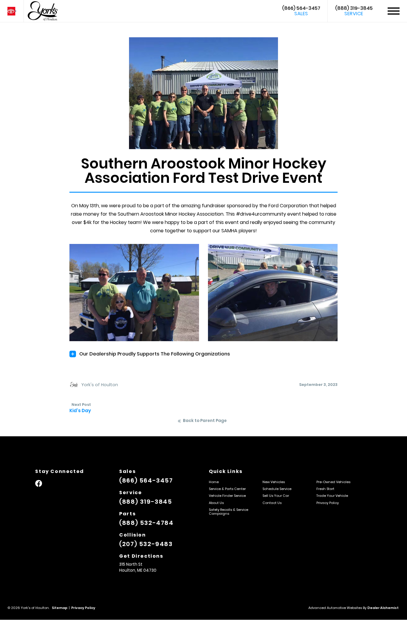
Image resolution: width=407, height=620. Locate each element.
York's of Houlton (99, 385)
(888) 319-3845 (354, 11)
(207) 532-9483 (146, 544)
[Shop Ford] (11, 11)
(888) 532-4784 (146, 523)
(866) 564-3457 (301, 11)
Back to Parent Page (205, 421)
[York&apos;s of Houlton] (43, 11)
